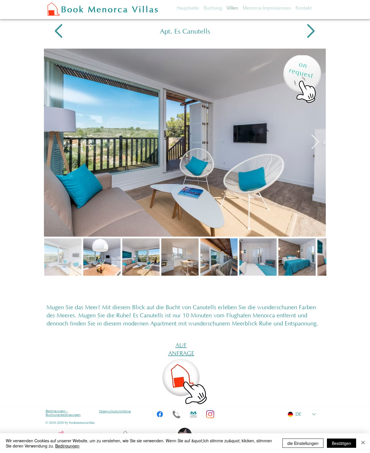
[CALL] (177, 414)
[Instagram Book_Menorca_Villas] (210, 414)
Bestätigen (341, 443)
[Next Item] (315, 142)
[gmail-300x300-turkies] (193, 414)
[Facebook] (160, 414)
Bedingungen (67, 446)
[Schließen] (363, 443)
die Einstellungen (303, 443)
